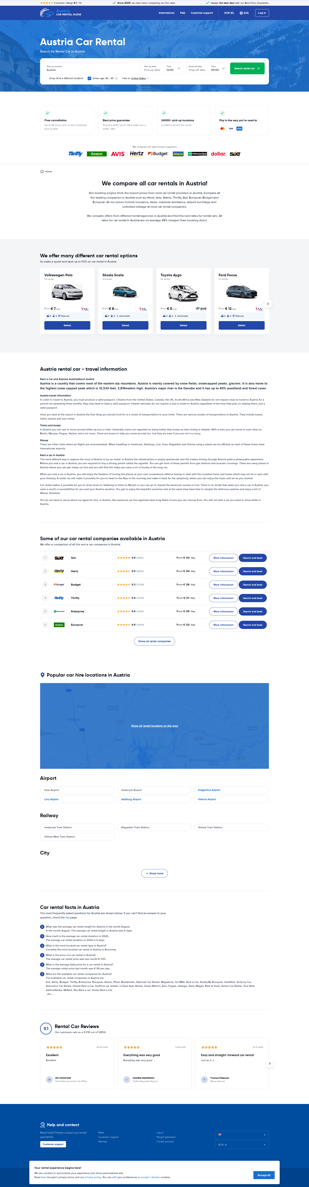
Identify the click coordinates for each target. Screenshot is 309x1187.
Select (67, 325)
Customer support (202, 13)
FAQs (101, 1132)
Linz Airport (51, 799)
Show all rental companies (154, 641)
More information (224, 558)
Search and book (252, 558)
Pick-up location (54, 66)
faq (67, 917)
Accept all (264, 1175)
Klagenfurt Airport (209, 790)
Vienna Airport (207, 799)
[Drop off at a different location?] (46, 78)
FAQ (182, 13)
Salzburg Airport (131, 799)
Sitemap (102, 1141)
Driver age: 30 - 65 (103, 78)
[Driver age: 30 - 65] (89, 78)
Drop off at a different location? (66, 78)
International (166, 13)
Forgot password (166, 1137)
